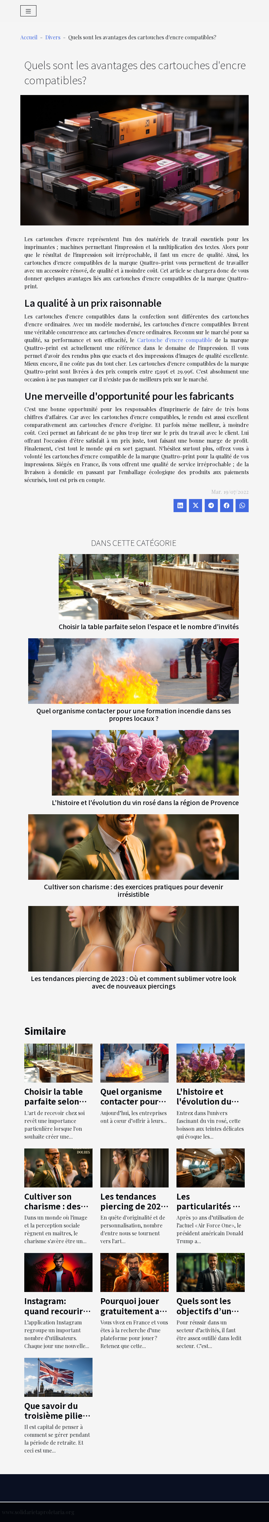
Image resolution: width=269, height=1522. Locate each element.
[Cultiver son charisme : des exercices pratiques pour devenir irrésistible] (133, 846)
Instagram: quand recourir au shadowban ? (55, 1310)
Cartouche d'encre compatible (174, 340)
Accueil (28, 37)
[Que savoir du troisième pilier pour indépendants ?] (58, 1376)
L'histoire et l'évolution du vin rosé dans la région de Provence (145, 802)
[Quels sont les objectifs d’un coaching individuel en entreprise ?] (210, 1271)
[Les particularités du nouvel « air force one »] (210, 1167)
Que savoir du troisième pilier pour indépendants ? (55, 1420)
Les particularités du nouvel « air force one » (210, 1211)
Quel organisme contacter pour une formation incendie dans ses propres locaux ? (133, 714)
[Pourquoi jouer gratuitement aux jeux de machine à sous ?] (134, 1271)
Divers (52, 37)
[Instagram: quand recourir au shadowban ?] (58, 1271)
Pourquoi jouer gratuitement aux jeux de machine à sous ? (134, 1315)
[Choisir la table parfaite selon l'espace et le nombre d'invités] (149, 586)
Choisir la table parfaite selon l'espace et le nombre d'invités (149, 626)
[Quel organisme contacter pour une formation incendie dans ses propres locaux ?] (133, 670)
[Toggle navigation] (28, 10)
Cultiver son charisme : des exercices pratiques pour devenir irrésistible (133, 890)
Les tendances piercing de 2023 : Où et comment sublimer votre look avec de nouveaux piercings (133, 982)
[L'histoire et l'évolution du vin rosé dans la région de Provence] (145, 762)
